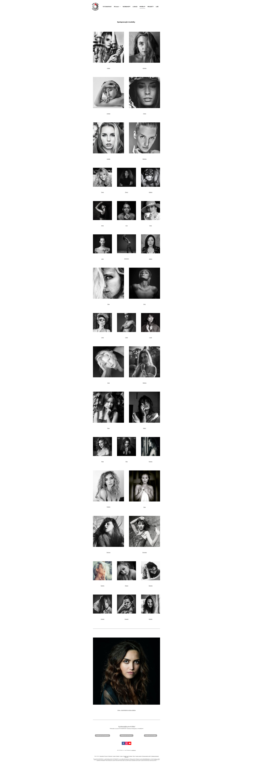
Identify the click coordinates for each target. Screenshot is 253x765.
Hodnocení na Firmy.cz (126, 735)
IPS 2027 (116, 6)
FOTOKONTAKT (107, 6)
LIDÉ (157, 6)
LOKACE (135, 6)
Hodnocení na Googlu (150, 735)
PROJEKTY (151, 6)
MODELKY (142, 6)
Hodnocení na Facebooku (102, 735)
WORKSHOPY (126, 6)
